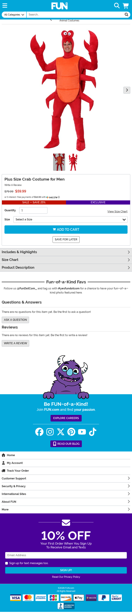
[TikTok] (93, 432)
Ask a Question (15, 319)
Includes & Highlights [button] (19, 252)
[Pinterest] (71, 432)
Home (11, 455)
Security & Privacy (14, 486)
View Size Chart (117, 211)
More (5, 509)
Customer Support (14, 478)
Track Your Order (18, 470)
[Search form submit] (126, 15)
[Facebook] (39, 432)
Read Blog (68, 443)
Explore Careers (66, 418)
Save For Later (66, 239)
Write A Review (13, 185)
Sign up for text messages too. (28, 563)
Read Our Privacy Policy (66, 576)
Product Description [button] (18, 268)
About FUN (9, 501)
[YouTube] (82, 432)
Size (7, 219)
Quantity (10, 210)
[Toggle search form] (117, 6)
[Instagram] (50, 432)
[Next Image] (126, 90)
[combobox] (75, 15)
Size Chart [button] (10, 260)
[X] (61, 432)
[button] (126, 6)
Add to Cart (67, 229)
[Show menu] (5, 6)
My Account (15, 463)
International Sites (14, 494)
